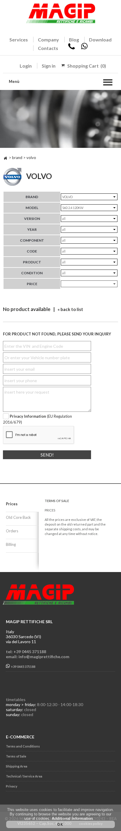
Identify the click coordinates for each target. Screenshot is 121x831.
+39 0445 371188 (22, 666)
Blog (74, 39)
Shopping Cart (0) (86, 65)
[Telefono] (71, 48)
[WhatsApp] (84, 48)
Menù (14, 81)
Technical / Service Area (24, 776)
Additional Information (72, 818)
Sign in (49, 65)
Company (48, 39)
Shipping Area (16, 766)
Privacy (11, 786)
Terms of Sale (16, 756)
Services (18, 39)
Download (100, 39)
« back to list (70, 309)
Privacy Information (28, 416)
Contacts (48, 48)
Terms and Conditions (23, 746)
